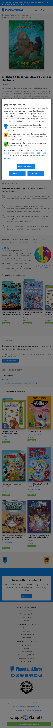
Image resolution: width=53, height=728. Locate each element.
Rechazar (17, 173)
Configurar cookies (25, 166)
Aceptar (35, 173)
